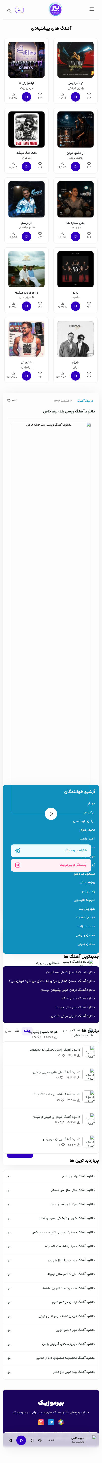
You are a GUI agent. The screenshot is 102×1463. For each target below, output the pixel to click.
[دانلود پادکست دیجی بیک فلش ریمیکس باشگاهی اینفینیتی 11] (26, 59)
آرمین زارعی (87, 839)
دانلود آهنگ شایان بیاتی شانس (73, 1016)
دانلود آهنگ (85, 401)
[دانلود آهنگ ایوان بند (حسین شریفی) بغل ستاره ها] (75, 198)
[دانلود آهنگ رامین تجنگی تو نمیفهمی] (75, 59)
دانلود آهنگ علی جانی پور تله (75, 1007)
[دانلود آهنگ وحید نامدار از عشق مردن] (75, 129)
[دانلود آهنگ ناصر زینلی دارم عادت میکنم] (26, 268)
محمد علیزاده (86, 926)
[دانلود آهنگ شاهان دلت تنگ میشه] (26, 129)
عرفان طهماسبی (84, 821)
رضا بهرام (88, 891)
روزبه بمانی (87, 882)
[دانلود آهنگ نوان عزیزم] (75, 338)
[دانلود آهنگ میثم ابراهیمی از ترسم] (26, 198)
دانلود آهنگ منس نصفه (78, 998)
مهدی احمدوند (85, 917)
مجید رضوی (87, 830)
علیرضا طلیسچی (84, 900)
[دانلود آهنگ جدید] (55, 9)
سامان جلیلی (86, 944)
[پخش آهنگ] (19, 10)
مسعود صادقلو (84, 874)
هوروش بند (87, 909)
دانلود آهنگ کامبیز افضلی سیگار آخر (70, 972)
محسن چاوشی (85, 935)
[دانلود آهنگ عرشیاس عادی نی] (26, 338)
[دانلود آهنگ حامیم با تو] (75, 268)
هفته (27, 1031)
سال (8, 1031)
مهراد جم (88, 856)
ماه (17, 1031)
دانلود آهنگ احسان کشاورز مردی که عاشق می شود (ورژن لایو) (52, 981)
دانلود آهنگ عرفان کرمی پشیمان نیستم (68, 990)
